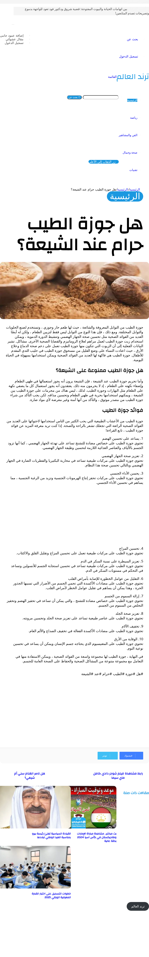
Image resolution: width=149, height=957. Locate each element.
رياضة (133, 117)
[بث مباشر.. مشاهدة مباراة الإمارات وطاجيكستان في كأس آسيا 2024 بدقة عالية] (78, 827)
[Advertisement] (74, 515)
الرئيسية (132, 100)
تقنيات (133, 170)
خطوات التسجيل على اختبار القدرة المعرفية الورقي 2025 (51, 895)
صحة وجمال (130, 152)
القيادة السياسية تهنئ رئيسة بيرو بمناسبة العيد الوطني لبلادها (51, 835)
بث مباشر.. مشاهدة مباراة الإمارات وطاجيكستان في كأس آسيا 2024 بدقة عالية (96, 837)
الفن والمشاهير (128, 135)
